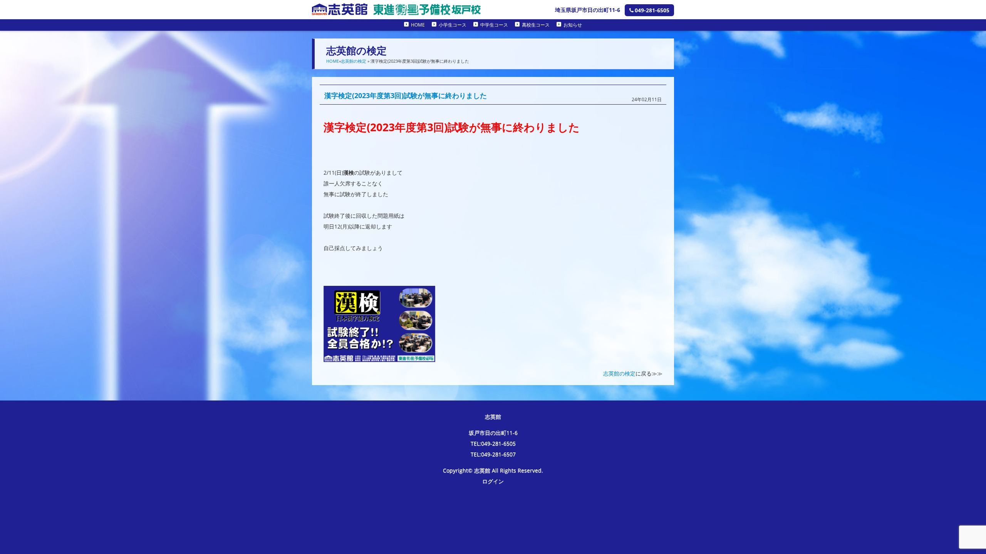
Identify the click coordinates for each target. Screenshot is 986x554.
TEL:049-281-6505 (493, 443)
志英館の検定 (353, 61)
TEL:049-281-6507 (493, 454)
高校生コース (536, 25)
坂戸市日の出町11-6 (493, 432)
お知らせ (572, 25)
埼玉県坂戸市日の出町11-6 (587, 9)
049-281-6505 (652, 10)
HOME (418, 25)
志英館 (493, 416)
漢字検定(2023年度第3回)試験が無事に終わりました (405, 95)
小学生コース (452, 25)
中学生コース (494, 25)
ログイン (493, 481)
